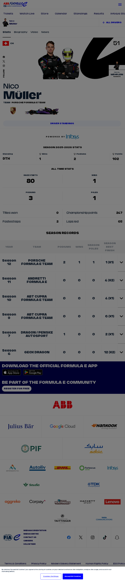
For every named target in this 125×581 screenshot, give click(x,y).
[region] (62, 574)
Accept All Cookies (73, 576)
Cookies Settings (51, 576)
